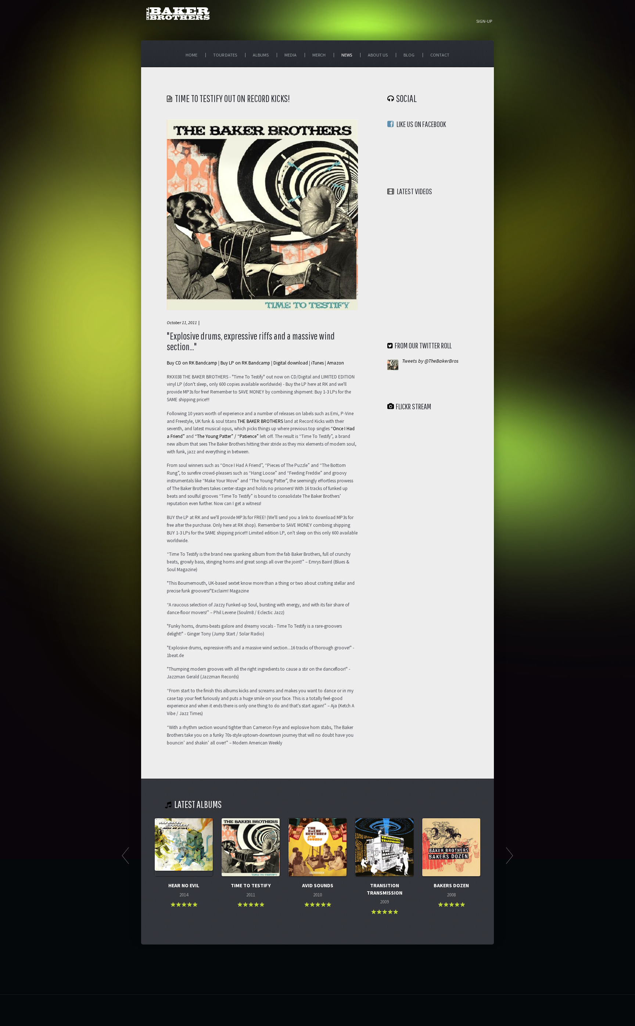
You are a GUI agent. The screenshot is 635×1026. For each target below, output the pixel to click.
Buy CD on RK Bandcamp (192, 363)
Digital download (290, 363)
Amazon (335, 363)
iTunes (317, 363)
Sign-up (484, 21)
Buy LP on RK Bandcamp (245, 363)
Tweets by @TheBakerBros (430, 361)
